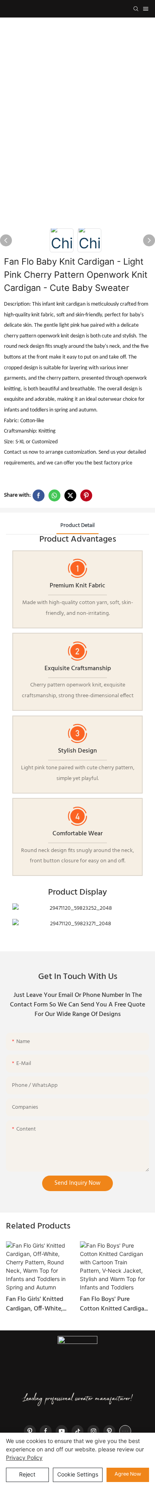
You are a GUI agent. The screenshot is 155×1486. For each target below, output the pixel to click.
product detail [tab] (77, 525)
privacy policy (24, 1457)
